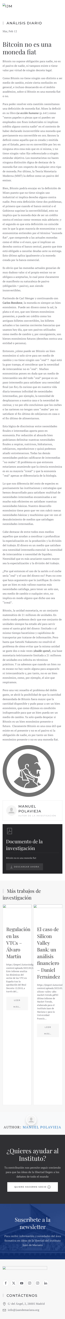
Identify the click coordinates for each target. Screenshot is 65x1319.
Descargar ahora (26, 867)
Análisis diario (24, 23)
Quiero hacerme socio (30, 1187)
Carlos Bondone (12, 303)
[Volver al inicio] (17, 7)
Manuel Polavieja (42, 1127)
